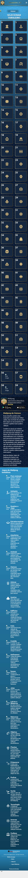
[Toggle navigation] (26, 3)
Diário (12, 859)
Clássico (13, 861)
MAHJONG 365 (15, 3)
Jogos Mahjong (15, 864)
